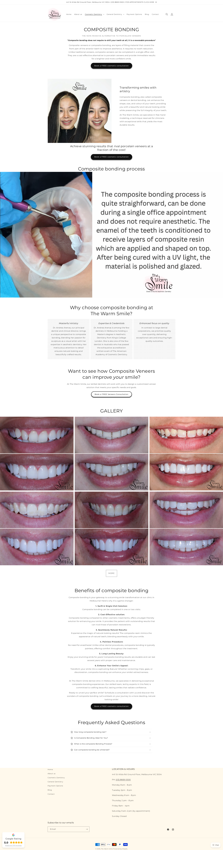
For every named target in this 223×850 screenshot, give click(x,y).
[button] (94, 14)
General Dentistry (55, 782)
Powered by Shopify (120, 849)
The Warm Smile (107, 849)
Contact (51, 794)
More (111, 573)
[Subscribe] (86, 829)
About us (52, 774)
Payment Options (55, 786)
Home (50, 769)
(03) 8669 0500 (123, 780)
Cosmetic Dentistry (56, 778)
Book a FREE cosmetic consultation (111, 66)
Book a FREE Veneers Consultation (111, 394)
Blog (50, 790)
